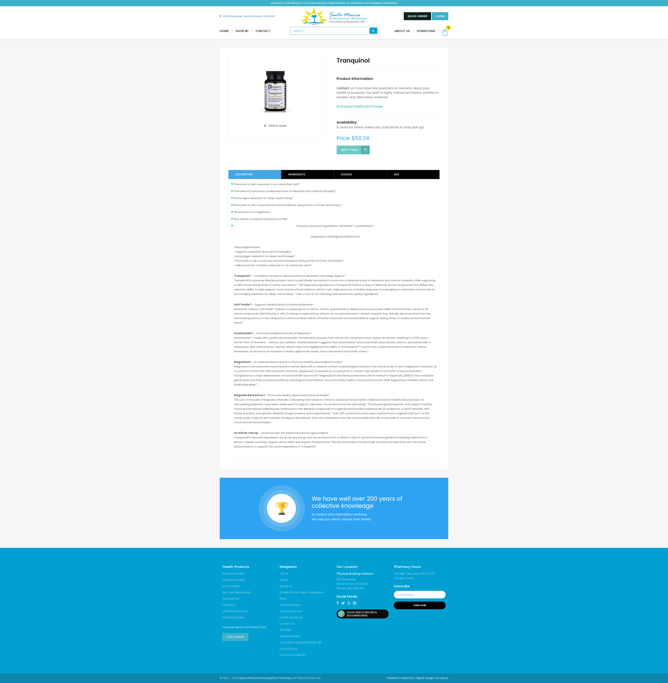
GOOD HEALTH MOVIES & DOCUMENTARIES (362, 614)
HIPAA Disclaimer (291, 617)
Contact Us (287, 623)
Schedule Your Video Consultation (302, 592)
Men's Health (231, 586)
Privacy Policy (288, 648)
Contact (263, 31)
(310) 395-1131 (355, 588)
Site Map (285, 630)
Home (224, 31)
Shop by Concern (291, 611)
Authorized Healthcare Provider (360, 106)
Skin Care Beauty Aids (236, 592)
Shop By (242, 31)
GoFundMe (235, 637)
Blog (283, 598)
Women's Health (233, 573)
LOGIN (440, 16)
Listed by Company (235, 611)
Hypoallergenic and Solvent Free (244, 627)
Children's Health (233, 579)
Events (284, 579)
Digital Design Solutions (431, 678)
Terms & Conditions (292, 655)
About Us (402, 31)
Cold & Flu (229, 604)
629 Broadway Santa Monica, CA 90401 (249, 16)
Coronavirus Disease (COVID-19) (300, 642)
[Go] (373, 31)
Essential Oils (230, 598)
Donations (426, 31)
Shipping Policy (290, 636)
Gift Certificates (290, 604)
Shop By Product (233, 617)
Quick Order (417, 16)
